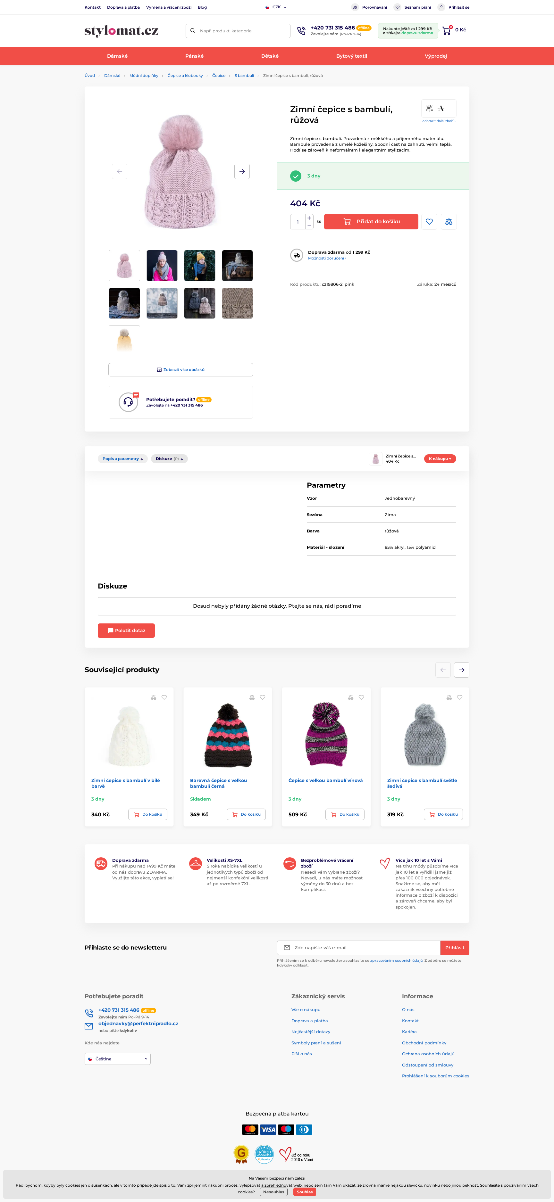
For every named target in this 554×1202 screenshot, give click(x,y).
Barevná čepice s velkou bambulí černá (218, 783)
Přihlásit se (459, 7)
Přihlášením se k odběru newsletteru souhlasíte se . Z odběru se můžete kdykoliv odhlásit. (369, 962)
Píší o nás (301, 1053)
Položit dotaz (129, 630)
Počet (298, 221)
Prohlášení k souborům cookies (435, 1075)
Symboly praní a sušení (316, 1042)
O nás (408, 1009)
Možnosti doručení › (327, 258)
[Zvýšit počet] (309, 218)
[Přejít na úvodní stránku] (121, 31)
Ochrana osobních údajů (428, 1053)
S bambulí (244, 75)
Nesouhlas (273, 1192)
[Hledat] (193, 31)
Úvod (90, 75)
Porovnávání (374, 7)
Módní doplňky (144, 75)
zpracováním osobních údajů (396, 960)
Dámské (112, 75)
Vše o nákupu (306, 1009)
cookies (245, 1192)
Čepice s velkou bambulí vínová (326, 780)
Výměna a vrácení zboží (168, 7)
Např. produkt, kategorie (226, 30)
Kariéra (409, 1031)
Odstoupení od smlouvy (427, 1064)
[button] (242, 171)
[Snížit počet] (309, 226)
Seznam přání (418, 7)
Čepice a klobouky (185, 75)
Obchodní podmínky (424, 1042)
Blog (202, 7)
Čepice (218, 75)
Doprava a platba (123, 7)
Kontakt (93, 7)
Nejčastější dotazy (310, 1031)
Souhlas (305, 1192)
